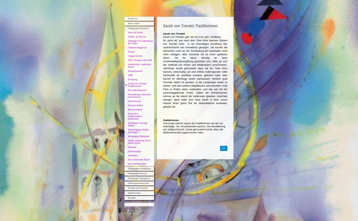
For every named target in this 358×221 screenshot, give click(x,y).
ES (223, 148)
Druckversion (137, 210)
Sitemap (149, 210)
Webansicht (225, 213)
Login (228, 210)
